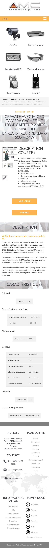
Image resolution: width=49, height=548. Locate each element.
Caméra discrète (32, 99)
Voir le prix (24, 201)
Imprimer (24, 213)
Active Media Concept (25, 545)
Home (4, 99)
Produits (12, 99)
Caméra (21, 99)
